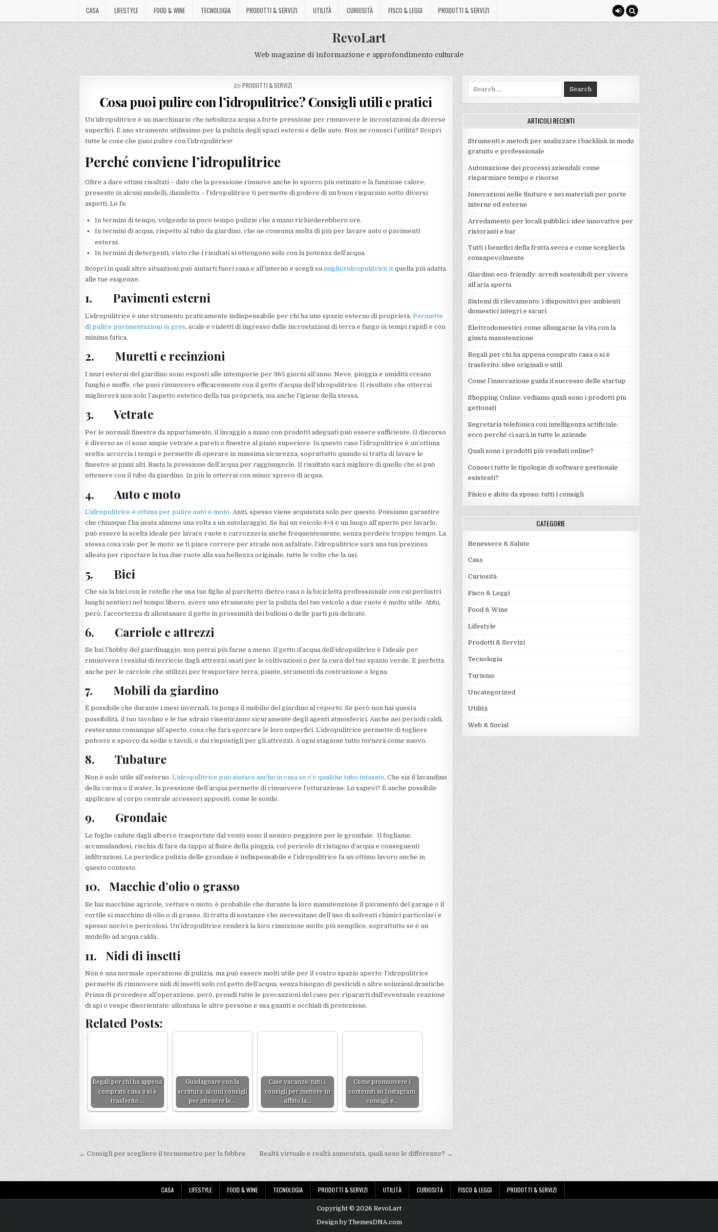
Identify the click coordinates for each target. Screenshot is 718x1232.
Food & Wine (169, 10)
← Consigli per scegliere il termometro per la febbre (162, 1153)
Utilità (322, 10)
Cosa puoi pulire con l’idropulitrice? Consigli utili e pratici (266, 101)
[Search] (632, 11)
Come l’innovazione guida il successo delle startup (547, 381)
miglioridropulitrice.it (358, 268)
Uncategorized (491, 692)
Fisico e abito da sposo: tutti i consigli (526, 494)
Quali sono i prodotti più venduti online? (530, 450)
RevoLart (359, 37)
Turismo (481, 675)
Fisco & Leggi (405, 10)
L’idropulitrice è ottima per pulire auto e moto (157, 512)
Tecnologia (216, 10)
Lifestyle (126, 10)
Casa (92, 10)
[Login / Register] (618, 11)
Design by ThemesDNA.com (359, 1222)
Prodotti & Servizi (271, 10)
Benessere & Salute (498, 543)
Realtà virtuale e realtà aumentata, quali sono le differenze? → (356, 1153)
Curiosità (360, 10)
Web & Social (488, 725)
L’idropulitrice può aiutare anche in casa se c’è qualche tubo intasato (278, 777)
